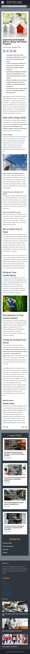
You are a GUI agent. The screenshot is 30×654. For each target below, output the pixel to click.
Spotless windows (7, 175)
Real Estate (5, 549)
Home (5, 585)
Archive (5, 581)
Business (5, 552)
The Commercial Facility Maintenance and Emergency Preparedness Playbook (15, 479)
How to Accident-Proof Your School (9, 646)
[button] (2, 2)
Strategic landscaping (8, 278)
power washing (17, 136)
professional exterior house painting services (16, 255)
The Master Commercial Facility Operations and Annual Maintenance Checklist (14, 454)
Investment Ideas (7, 543)
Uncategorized (7, 592)
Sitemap (22, 651)
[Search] (28, 6)
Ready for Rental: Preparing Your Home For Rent (12, 631)
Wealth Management (8, 546)
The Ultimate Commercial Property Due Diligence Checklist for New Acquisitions (14, 527)
